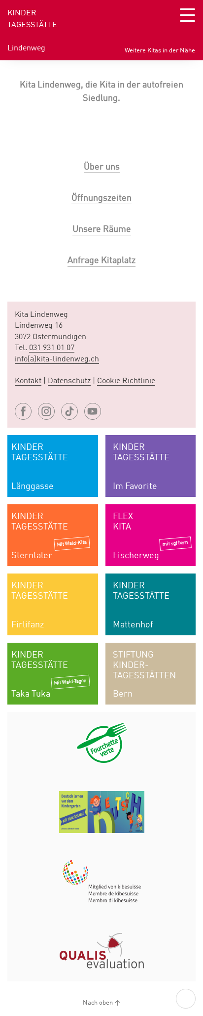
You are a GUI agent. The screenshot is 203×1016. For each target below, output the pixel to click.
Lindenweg (26, 48)
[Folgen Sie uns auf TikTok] (69, 411)
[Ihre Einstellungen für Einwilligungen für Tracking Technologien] (185, 998)
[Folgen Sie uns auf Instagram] (46, 411)
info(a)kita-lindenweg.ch (57, 359)
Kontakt (28, 381)
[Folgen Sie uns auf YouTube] (92, 411)
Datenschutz (69, 381)
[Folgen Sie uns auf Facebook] (23, 411)
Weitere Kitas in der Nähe (160, 50)
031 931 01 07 (51, 348)
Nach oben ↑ (102, 1003)
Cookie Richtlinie (126, 381)
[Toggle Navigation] (187, 15)
